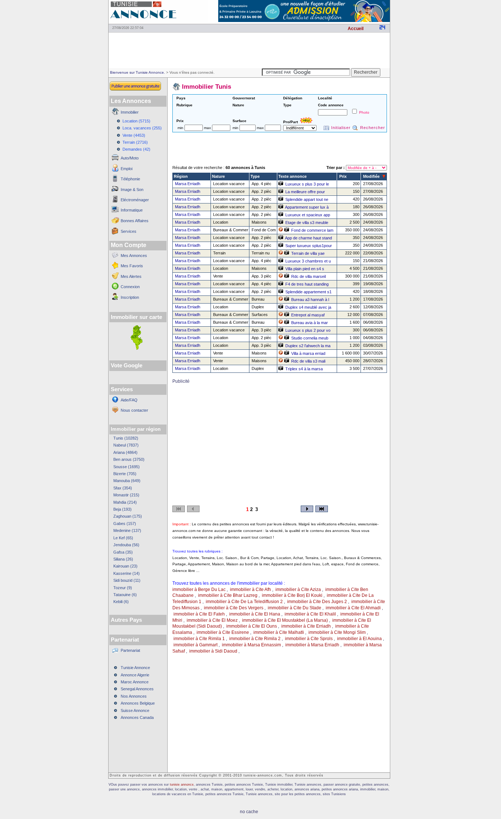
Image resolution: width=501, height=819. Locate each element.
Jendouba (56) (126, 545)
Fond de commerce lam (312, 230)
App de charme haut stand (308, 238)
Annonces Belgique (138, 703)
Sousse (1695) (126, 466)
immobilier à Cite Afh (250, 589)
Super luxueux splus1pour (308, 245)
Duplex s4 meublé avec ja (308, 307)
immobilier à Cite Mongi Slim (337, 632)
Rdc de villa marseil (308, 276)
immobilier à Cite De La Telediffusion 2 (244, 601)
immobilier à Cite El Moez (212, 620)
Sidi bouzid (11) (126, 580)
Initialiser (341, 127)
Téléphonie (130, 179)
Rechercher (372, 127)
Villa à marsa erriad (308, 353)
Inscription (130, 297)
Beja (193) (122, 509)
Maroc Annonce (135, 682)
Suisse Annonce (135, 710)
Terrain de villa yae (308, 253)
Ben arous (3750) (129, 459)
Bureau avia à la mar (309, 322)
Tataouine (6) (125, 594)
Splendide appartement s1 (308, 292)
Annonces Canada (137, 717)
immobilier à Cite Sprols (309, 638)
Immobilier (130, 112)
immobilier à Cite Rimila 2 (255, 638)
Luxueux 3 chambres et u (308, 261)
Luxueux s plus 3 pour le (307, 184)
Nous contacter (134, 410)
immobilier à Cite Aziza (298, 589)
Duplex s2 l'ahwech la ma (307, 346)
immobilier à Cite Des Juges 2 (317, 601)
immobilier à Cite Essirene (223, 632)
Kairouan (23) (125, 566)
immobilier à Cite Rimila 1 (199, 638)
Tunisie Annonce (135, 667)
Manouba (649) (126, 480)
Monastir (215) (126, 495)
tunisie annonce (182, 784)
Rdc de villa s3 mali (308, 361)
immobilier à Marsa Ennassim (251, 644)
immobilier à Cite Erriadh (306, 626)
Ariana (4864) (125, 452)
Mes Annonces (134, 255)
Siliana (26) (123, 559)
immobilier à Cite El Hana (254, 614)
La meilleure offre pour (305, 192)
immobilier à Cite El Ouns (251, 626)
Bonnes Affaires (135, 220)
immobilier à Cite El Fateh (199, 614)
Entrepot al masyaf (308, 315)
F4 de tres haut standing (307, 284)
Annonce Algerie (135, 675)
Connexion (130, 286)
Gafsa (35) (123, 552)
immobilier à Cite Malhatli (278, 632)
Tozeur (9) (122, 587)
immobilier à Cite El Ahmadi (353, 607)
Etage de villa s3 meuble (306, 222)
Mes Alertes (131, 276)
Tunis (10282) (125, 438)
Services (128, 231)
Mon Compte (128, 245)
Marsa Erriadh (187, 183)
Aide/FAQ (129, 400)
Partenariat (130, 650)
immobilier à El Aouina (359, 638)
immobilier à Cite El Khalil (310, 614)
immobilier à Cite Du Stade (294, 607)
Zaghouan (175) (127, 516)
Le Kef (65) (123, 538)
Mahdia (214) (125, 502)
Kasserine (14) (126, 573)
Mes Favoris (132, 266)
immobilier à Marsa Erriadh (312, 644)
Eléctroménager (135, 200)
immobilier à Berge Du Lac (199, 589)
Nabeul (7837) (126, 445)
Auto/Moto (130, 158)
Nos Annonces (134, 696)
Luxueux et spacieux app (307, 215)
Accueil (355, 28)
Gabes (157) (124, 523)
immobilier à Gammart (195, 644)
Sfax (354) (122, 488)
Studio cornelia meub (309, 338)
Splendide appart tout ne (306, 199)
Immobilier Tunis (206, 86)
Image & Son (132, 189)
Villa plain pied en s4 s (304, 269)
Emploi (126, 168)
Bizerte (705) (124, 473)
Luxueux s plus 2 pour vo (307, 330)
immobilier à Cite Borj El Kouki (292, 595)
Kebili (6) (121, 601)
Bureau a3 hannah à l (310, 299)
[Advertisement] (249, 49)
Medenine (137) (127, 530)
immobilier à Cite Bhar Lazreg (227, 595)
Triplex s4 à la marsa (304, 369)
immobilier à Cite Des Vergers (233, 607)
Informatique (132, 210)
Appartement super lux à (307, 207)
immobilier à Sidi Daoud (213, 651)
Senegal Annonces (137, 689)
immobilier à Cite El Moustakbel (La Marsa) (285, 620)
